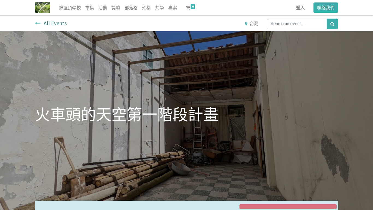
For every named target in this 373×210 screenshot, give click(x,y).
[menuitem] (70, 7)
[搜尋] (332, 24)
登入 (300, 7)
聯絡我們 (325, 7)
